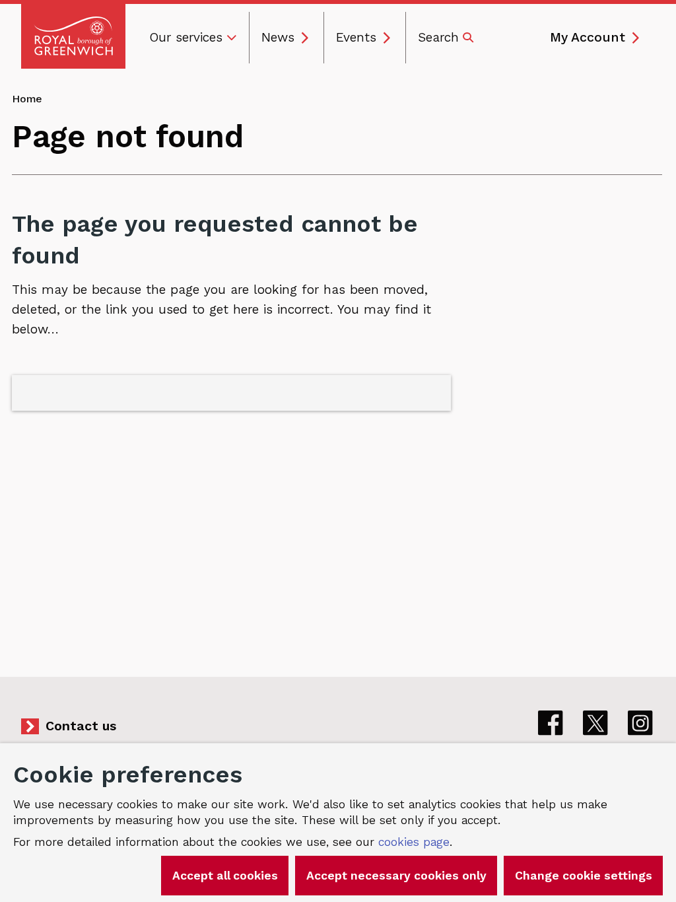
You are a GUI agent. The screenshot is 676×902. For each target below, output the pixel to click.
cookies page (414, 842)
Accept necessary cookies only (396, 875)
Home (27, 98)
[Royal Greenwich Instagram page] (640, 723)
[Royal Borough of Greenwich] (73, 36)
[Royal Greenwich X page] (595, 723)
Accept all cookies (225, 875)
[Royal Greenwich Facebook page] (550, 723)
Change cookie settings (583, 875)
